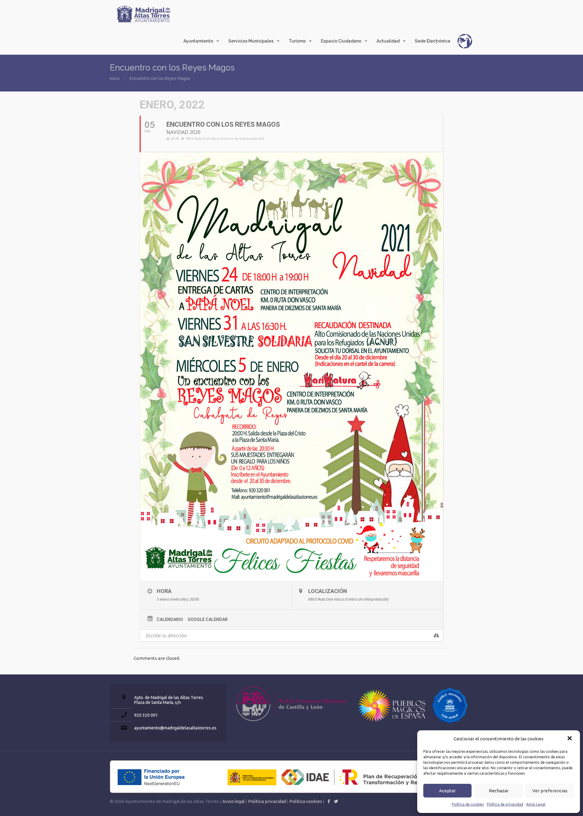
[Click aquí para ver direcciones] (436, 635)
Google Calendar (208, 619)
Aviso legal (233, 801)
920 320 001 (146, 715)
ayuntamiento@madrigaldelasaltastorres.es (175, 727)
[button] (570, 738)
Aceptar (447, 790)
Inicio (115, 78)
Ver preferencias (550, 790)
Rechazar (499, 790)
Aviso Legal (535, 804)
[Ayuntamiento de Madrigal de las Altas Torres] (143, 13)
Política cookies (305, 801)
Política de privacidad (505, 804)
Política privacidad (267, 801)
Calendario (170, 619)
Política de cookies (468, 804)
